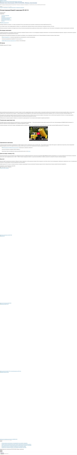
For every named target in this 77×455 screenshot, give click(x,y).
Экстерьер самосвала (5, 15)
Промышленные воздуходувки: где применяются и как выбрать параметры (14, 443)
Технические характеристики (6, 17)
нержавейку (3, 453)
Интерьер (3, 16)
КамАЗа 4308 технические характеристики (9, 40)
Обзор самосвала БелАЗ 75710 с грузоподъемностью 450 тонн (10, 371)
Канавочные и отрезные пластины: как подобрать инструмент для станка (14, 447)
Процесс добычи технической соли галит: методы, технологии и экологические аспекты (16, 444)
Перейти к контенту (3, 0)
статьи (29, 151)
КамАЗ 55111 (8, 37)
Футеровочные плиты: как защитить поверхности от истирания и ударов (14, 446)
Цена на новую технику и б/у (6, 19)
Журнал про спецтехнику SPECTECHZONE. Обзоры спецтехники (18, 3)
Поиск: (1, 6)
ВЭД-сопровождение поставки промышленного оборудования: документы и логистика (16, 445)
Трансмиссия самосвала (6, 18)
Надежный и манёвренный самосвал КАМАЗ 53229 (8, 439)
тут (19, 149)
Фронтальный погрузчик (14, 147)
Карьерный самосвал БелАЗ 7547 (5, 303)
